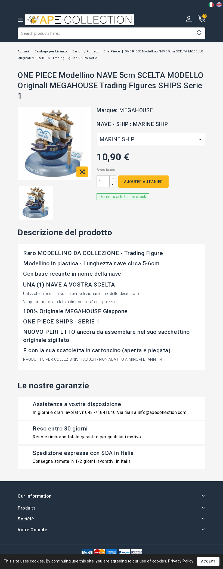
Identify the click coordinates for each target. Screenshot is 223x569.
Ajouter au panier (143, 182)
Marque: (107, 110)
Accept (208, 561)
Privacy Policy (180, 561)
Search (199, 32)
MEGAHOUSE (136, 110)
